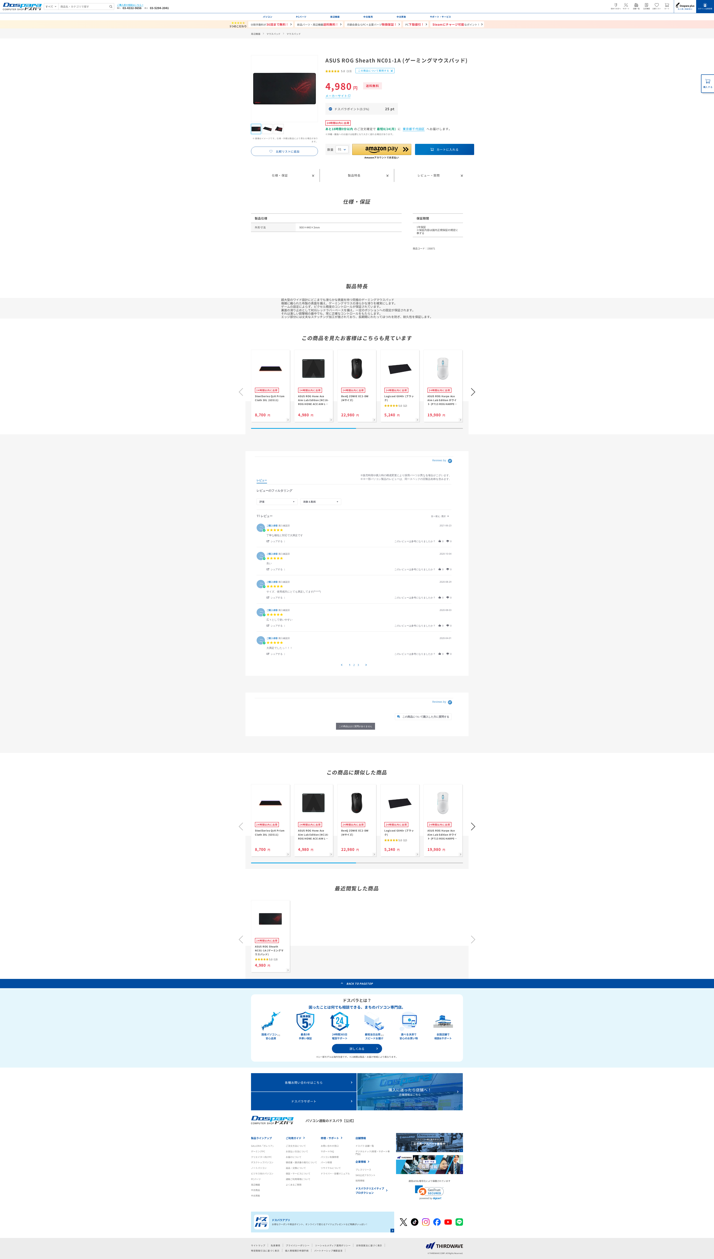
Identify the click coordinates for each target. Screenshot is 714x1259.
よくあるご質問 (293, 1184)
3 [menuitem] (358, 665)
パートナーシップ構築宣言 (328, 1250)
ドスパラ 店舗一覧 (365, 1145)
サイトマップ (258, 1245)
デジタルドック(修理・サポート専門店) (373, 1152)
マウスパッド (273, 33)
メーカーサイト (336, 95)
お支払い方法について (297, 1151)
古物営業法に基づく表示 (369, 1245)
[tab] (262, 481)
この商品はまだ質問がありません (355, 726)
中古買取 (255, 1195)
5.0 (402, 405)
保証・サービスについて (298, 1173)
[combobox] (86, 6)
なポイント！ (456, 24)
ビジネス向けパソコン (262, 1173)
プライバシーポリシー (297, 1245)
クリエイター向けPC (261, 1156)
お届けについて (293, 1156)
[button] (473, 392)
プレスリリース (363, 1169)
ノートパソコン (259, 1167)
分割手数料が (270, 24)
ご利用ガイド (293, 1138)
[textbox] (450, 518)
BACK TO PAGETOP (359, 983)
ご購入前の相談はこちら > (130, 5)
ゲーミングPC (258, 1151)
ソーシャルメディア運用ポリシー (332, 1245)
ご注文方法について (296, 1145)
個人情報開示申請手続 (297, 1250)
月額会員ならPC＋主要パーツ (372, 24)
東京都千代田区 (414, 129)
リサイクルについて (331, 1167)
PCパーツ (256, 1179)
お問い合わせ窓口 (330, 1145)
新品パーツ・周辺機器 (318, 24)
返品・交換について (296, 1167)
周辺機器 (255, 33)
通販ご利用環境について (298, 1179)
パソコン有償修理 (330, 1156)
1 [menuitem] (349, 665)
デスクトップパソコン (262, 1162)
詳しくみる (357, 1048)
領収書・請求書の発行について (301, 1162)
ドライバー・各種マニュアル (335, 1173)
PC (414, 24)
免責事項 (275, 1245)
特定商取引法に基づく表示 (265, 1250)
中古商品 (255, 1190)
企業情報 (361, 1161)
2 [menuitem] (354, 665)
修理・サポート (330, 1138)
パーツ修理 (326, 1162)
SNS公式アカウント (365, 1175)
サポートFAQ (327, 1151)
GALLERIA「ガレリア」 (263, 1145)
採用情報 (360, 1180)
